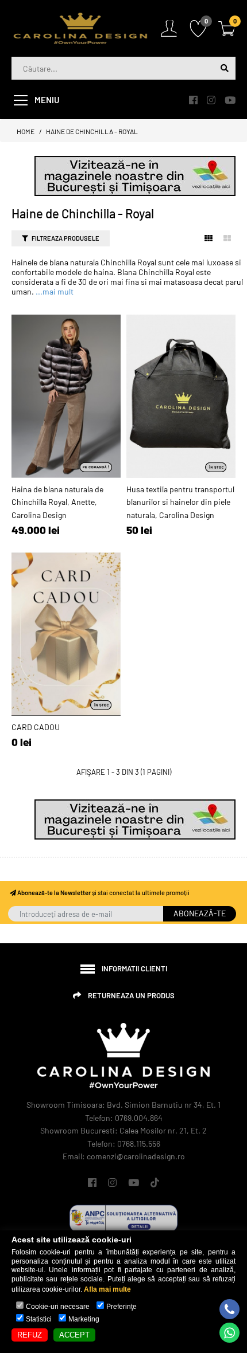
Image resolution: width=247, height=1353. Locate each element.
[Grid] (208, 238)
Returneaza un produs (131, 995)
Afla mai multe (107, 1289)
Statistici (39, 1319)
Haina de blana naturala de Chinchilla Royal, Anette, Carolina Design (57, 502)
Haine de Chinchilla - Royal (92, 131)
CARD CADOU (35, 727)
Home (25, 131)
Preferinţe (121, 1307)
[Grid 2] (227, 238)
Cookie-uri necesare (58, 1307)
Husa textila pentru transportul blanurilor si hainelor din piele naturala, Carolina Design (180, 502)
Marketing (83, 1319)
